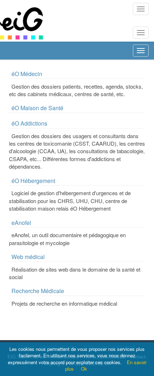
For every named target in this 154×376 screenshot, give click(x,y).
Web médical (28, 257)
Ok (84, 368)
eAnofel (21, 222)
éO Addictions (29, 123)
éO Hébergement (33, 181)
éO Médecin (26, 74)
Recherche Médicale (37, 291)
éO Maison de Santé (37, 108)
